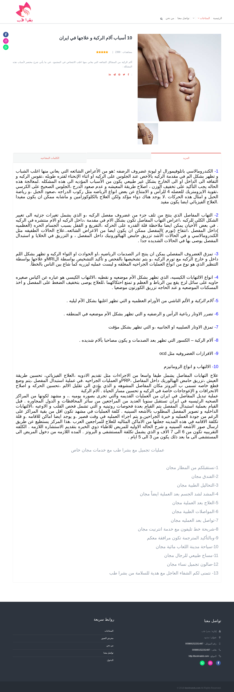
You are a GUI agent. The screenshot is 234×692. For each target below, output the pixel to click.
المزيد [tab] (186, 157)
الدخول (110, 660)
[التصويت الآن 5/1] (107, 52)
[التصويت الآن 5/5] (97, 52)
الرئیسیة (217, 18)
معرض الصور (107, 638)
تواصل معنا (183, 18)
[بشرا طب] (25, 11)
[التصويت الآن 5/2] (104, 52)
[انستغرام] (6, 40)
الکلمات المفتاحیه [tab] (50, 157)
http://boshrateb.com (199, 656)
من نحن (170, 18)
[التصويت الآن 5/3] (102, 52)
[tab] (119, 156)
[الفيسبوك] (6, 34)
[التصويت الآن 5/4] (100, 52)
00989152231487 (194, 643)
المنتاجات (204, 18)
